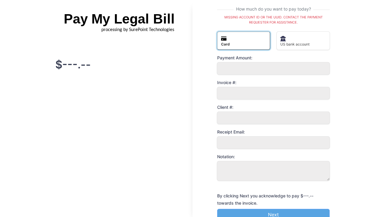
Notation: (226, 156)
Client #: (225, 107)
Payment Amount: (234, 57)
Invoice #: (226, 82)
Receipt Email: (231, 131)
